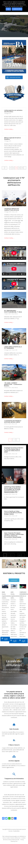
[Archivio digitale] (14, 756)
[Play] (4, 258)
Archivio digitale (14, 761)
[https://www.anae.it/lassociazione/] (5, 588)
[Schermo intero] (24, 258)
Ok (8, 9)
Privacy (22, 839)
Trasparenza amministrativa (14, 778)
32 (13, 168)
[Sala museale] (14, 724)
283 (19, 555)
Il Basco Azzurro (14, 745)
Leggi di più (17, 9)
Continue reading (9, 129)
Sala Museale (14, 729)
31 (10, 168)
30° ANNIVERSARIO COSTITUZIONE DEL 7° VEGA (13, 311)
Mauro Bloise (15, 313)
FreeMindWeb (16, 831)
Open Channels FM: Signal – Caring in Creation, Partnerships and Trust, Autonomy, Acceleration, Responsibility (14, 535)
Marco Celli (14, 212)
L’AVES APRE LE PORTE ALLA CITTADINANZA (13, 347)
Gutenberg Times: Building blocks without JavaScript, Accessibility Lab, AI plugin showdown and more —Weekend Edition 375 (12, 489)
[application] (14, 253)
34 (19, 168)
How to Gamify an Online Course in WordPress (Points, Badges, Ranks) (13, 513)
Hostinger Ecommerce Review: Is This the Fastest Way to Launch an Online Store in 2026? (13, 450)
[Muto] (22, 258)
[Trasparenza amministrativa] (14, 774)
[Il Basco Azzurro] (14, 740)
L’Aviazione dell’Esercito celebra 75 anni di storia (11, 209)
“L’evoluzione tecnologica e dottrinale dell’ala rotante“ (12, 421)
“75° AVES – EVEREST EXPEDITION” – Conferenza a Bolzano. (13, 384)
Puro (16, 841)
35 (22, 168)
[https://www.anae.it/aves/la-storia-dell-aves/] (14, 588)
